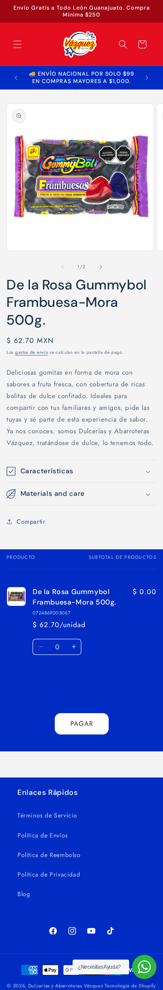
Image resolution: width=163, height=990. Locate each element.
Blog (23, 894)
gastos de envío (31, 352)
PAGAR (81, 723)
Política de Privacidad (48, 874)
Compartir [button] (31, 521)
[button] (17, 44)
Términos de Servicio (47, 815)
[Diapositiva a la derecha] (100, 266)
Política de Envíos (42, 835)
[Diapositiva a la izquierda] (62, 266)
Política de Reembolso (49, 854)
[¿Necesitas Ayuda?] (144, 967)
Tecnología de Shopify (130, 985)
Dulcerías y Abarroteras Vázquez (65, 985)
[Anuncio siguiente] (146, 77)
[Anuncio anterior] (16, 77)
